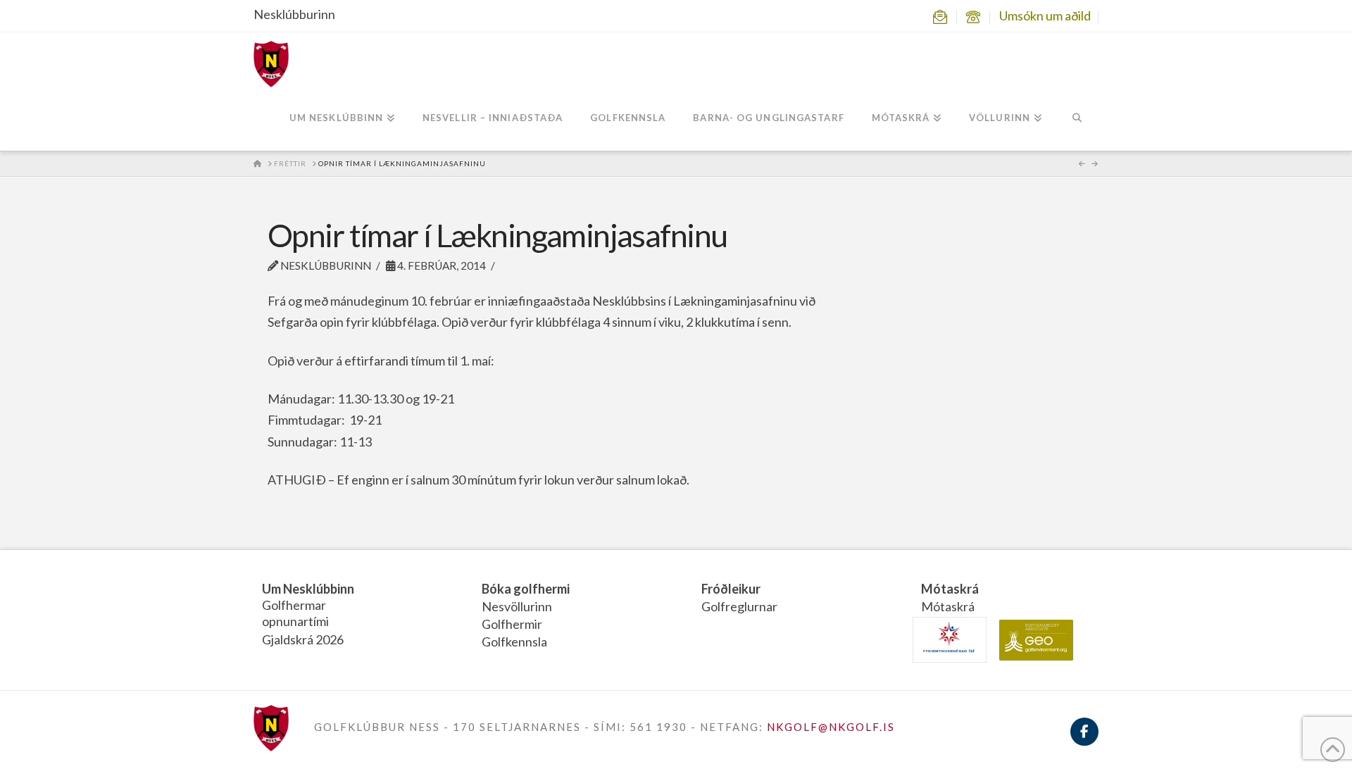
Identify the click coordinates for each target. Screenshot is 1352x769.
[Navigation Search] (1077, 119)
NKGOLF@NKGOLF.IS (831, 726)
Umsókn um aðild (1045, 15)
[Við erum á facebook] (1084, 740)
